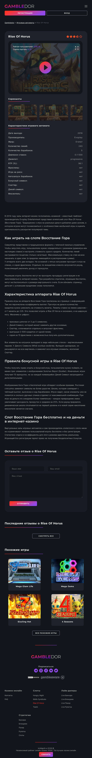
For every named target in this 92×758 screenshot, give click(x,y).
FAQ (6, 699)
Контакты (8, 695)
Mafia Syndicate (39, 699)
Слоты (21, 735)
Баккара (22, 720)
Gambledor (9, 23)
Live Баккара (66, 695)
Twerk (35, 707)
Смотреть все (46, 536)
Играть (24, 571)
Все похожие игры (46, 633)
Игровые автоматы (25, 23)
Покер (21, 728)
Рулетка (22, 731)
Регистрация (25, 13)
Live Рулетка (66, 707)
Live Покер (65, 703)
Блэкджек (23, 724)
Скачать (46, 754)
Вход (67, 13)
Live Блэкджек (67, 699)
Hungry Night (38, 695)
